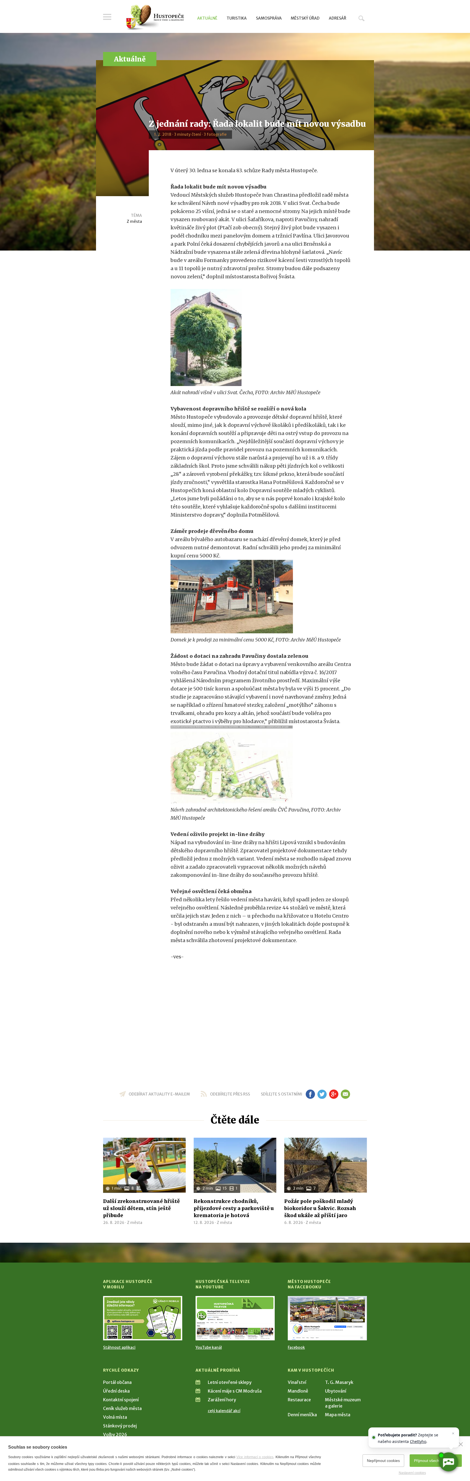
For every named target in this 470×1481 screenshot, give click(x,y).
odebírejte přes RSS (230, 1094)
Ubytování (335, 1391)
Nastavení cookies (412, 1473)
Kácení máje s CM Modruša (235, 1391)
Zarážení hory (222, 1399)
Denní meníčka (302, 1414)
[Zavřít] (461, 1444)
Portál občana (117, 1382)
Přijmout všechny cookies (435, 1460)
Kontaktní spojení (121, 1399)
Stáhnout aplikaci (119, 1347)
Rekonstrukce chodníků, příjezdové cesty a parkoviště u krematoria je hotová (234, 1208)
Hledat (361, 18)
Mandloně (298, 1391)
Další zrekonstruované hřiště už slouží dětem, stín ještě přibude (141, 1208)
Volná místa (115, 1417)
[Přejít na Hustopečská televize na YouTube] (235, 1318)
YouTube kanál (209, 1347)
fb (310, 1094)
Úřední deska (116, 1391)
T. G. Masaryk (339, 1382)
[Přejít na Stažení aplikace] (142, 1318)
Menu (107, 17)
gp (333, 1094)
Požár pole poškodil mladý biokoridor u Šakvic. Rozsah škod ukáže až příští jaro (320, 1208)
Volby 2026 (115, 1434)
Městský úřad (305, 18)
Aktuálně (207, 18)
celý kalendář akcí (224, 1410)
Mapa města (337, 1414)
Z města (134, 221)
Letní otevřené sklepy (230, 1382)
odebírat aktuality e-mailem (159, 1094)
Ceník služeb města (122, 1408)
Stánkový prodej (120, 1425)
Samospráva (269, 18)
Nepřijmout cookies (383, 1460)
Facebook (296, 1347)
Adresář (337, 18)
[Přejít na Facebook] (327, 1318)
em (345, 1094)
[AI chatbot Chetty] (448, 1462)
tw (322, 1094)
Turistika (237, 18)
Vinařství (297, 1382)
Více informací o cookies (254, 1457)
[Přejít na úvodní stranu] (155, 18)
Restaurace (299, 1399)
